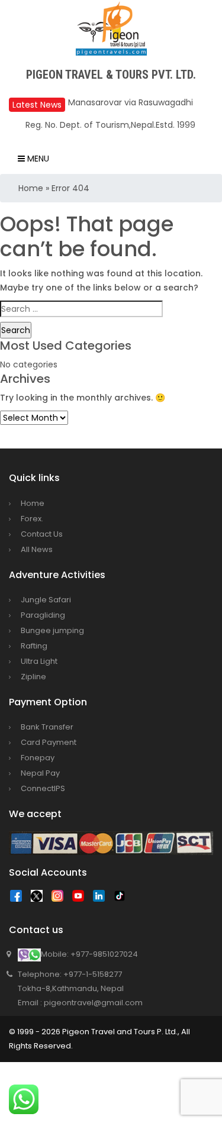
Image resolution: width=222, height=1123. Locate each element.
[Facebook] (19, 899)
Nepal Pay (40, 773)
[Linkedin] (102, 899)
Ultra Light (39, 661)
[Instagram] (60, 899)
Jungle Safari (46, 599)
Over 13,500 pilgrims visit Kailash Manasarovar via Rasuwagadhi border (133, 102)
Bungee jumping (52, 630)
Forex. (32, 518)
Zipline (33, 676)
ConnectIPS (43, 788)
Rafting (34, 645)
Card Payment (48, 742)
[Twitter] (40, 899)
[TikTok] (122, 899)
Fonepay (37, 757)
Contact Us (42, 534)
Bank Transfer (47, 726)
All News (37, 549)
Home (30, 188)
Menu (37, 158)
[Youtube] (81, 899)
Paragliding (43, 615)
